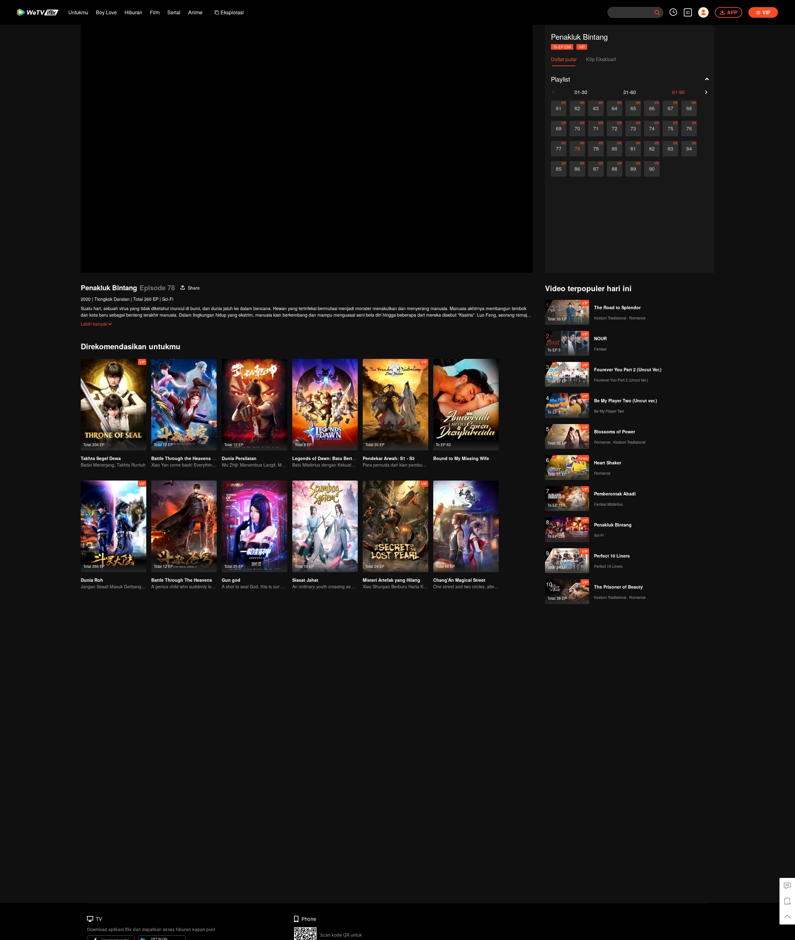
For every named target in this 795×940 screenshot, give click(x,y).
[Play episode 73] (633, 128)
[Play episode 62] (577, 108)
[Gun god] (254, 526)
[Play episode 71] (596, 128)
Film (155, 12)
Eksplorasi (232, 12)
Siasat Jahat (305, 580)
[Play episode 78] (577, 148)
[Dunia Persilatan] (254, 404)
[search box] (657, 12)
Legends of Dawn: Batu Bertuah (326, 458)
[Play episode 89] (633, 169)
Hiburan (133, 12)
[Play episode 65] (633, 108)
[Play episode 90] (652, 169)
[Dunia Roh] (113, 526)
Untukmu (78, 12)
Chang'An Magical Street (459, 580)
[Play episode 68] (689, 108)
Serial (173, 12)
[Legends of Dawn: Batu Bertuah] (325, 404)
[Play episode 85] (558, 169)
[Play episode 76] (689, 128)
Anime (195, 12)
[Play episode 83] (670, 148)
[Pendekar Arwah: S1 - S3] (395, 404)
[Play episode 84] (689, 148)
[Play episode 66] (652, 108)
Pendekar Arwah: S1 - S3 (389, 458)
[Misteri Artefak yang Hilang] (395, 526)
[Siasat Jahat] (325, 526)
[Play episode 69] (558, 128)
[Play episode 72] (614, 128)
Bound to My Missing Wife (461, 458)
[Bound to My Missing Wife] (466, 404)
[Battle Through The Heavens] (184, 526)
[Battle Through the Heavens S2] (184, 404)
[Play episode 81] (633, 148)
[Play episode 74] (652, 128)
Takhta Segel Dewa (101, 458)
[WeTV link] (38, 12)
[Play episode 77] (558, 148)
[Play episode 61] (558, 108)
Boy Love (106, 12)
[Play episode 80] (614, 148)
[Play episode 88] (614, 169)
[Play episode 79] (596, 148)
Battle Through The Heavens (181, 580)
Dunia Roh (92, 580)
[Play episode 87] (596, 169)
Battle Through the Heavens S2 (184, 458)
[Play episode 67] (670, 108)
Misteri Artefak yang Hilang (391, 580)
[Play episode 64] (614, 108)
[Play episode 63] (596, 108)
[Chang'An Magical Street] (466, 526)
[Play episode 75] (670, 128)
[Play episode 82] (652, 148)
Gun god (231, 580)
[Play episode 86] (577, 169)
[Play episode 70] (577, 128)
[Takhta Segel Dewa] (113, 404)
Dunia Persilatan (239, 458)
